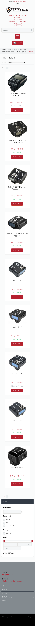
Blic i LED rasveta (13, 49)
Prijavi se (16, 1)
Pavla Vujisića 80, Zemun (17, 15)
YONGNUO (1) (10, 525)
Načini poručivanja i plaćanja (10, 586)
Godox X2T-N (17, 374)
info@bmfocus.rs (8, 575)
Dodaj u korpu (17, 110)
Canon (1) (9, 519)
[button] (17, 43)
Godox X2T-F (17, 327)
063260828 (17, 23)
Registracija (23, 1)
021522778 (17, 25)
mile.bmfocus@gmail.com (11, 581)
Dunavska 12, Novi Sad (17, 21)
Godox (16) (9, 522)
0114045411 (17, 19)
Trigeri (22, 51)
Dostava (4, 589)
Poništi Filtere (9, 553)
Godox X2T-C (17, 280)
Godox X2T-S (17, 421)
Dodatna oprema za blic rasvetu (9, 51)
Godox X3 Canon (17, 467)
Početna (3, 49)
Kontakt (3, 600)
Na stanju (9, 533)
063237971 (17, 17)
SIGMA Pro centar (7, 597)
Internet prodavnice (21, 617)
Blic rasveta (23, 49)
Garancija (4, 593)
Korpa (17, 3)
